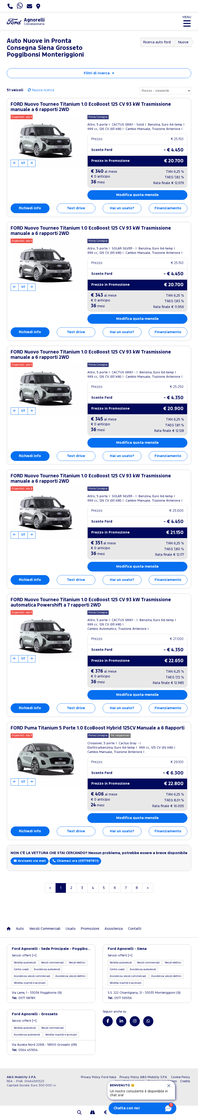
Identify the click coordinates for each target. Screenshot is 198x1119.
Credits (185, 1081)
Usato (71, 928)
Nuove (183, 42)
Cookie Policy (180, 1077)
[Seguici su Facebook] (108, 1021)
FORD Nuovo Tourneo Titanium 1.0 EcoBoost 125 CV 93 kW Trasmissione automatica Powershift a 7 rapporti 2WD (91, 602)
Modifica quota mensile (137, 194)
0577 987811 (23, 998)
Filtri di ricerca (97, 73)
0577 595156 (120, 998)
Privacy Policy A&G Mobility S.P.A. (144, 1077)
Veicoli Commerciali (44, 928)
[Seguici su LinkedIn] (121, 1021)
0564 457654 (25, 1050)
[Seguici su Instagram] (135, 1021)
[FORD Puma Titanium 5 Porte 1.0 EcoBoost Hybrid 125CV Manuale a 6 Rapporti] (45, 759)
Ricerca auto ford (157, 42)
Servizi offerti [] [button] (24, 955)
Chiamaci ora (77, 861)
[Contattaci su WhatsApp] (148, 1021)
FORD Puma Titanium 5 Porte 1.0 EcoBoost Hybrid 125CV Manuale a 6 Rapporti (97, 728)
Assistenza (114, 928)
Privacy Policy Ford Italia (98, 1077)
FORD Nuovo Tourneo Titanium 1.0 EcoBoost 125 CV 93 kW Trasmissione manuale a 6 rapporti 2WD (91, 107)
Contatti (134, 928)
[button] (79, 1113)
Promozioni (90, 928)
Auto (20, 928)
